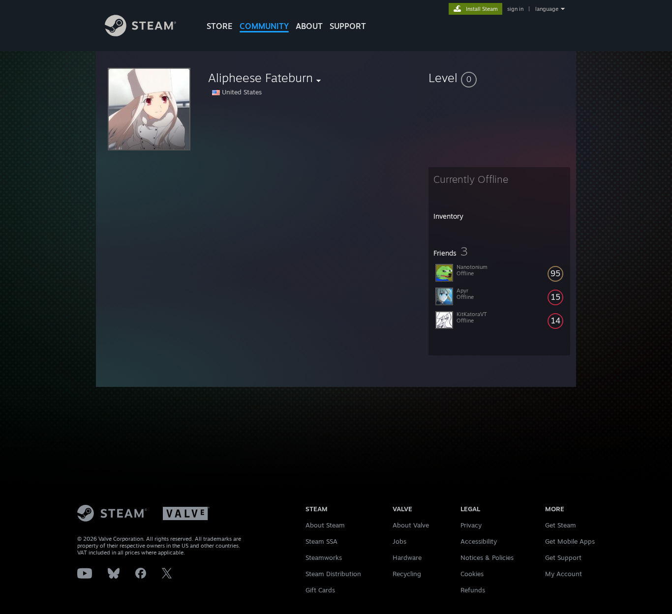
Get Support (563, 557)
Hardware (407, 557)
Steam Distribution (333, 574)
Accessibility (478, 541)
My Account (563, 574)
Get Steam (560, 525)
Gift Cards (320, 590)
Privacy (471, 525)
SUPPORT (348, 26)
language (546, 8)
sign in (515, 8)
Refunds (472, 590)
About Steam (325, 525)
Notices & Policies (487, 557)
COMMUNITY (264, 26)
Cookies (472, 574)
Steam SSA (321, 541)
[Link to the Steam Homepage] (140, 33)
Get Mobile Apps (570, 541)
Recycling (407, 574)
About (309, 26)
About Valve (411, 525)
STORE (220, 26)
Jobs (399, 541)
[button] (499, 78)
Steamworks (323, 557)
